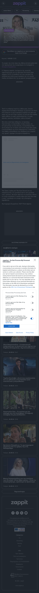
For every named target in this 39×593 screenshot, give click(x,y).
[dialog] (19, 296)
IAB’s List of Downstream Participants (21, 287)
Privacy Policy (30, 332)
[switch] (32, 297)
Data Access (19, 332)
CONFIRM (11, 326)
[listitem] (19, 293)
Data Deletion (9, 332)
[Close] (35, 260)
